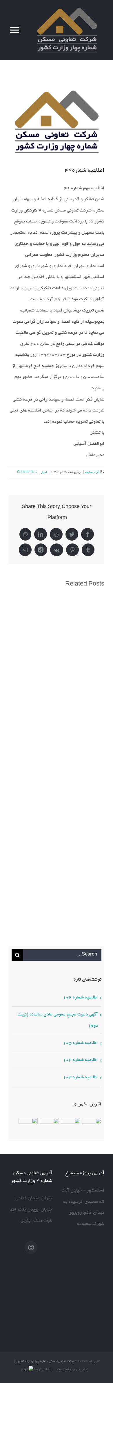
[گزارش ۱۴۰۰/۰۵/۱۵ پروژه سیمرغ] (70, 1127)
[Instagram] (31, 1247)
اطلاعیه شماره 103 (80, 1077)
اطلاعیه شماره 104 (80, 1060)
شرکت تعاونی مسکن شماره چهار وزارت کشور (46, 1361)
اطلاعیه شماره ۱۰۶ (80, 997)
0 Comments (27, 472)
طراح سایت (92, 472)
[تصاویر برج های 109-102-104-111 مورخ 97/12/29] (49, 1127)
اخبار (44, 472)
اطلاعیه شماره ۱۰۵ (80, 1043)
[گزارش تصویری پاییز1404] (91, 1127)
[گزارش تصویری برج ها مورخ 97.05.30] (28, 1127)
